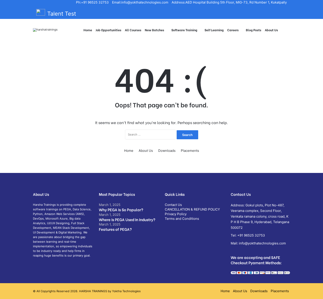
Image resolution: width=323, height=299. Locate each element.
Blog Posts (253, 30)
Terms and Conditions (182, 218)
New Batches (154, 30)
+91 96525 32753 (251, 235)
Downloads (167, 151)
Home (87, 30)
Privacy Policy (176, 214)
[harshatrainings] (45, 30)
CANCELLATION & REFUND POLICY (192, 209)
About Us (271, 30)
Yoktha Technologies (126, 291)
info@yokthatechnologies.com (262, 243)
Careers (233, 30)
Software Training (184, 30)
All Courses (133, 30)
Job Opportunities (108, 30)
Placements (190, 151)
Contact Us (173, 205)
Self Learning (214, 30)
